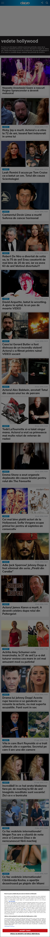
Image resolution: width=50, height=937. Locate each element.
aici (24, 908)
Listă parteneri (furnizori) (9, 926)
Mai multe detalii (12, 901)
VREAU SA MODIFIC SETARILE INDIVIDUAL (25, 934)
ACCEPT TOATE (25, 930)
